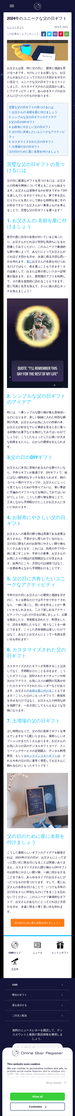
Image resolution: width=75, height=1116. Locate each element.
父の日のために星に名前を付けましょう (34, 151)
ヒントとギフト (15, 27)
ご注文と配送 (19, 1015)
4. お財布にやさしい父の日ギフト (30, 126)
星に (29, 261)
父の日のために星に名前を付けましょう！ (37, 922)
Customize (35, 1106)
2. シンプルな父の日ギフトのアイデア (33, 117)
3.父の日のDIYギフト (22, 122)
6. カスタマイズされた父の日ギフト (31, 141)
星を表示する (19, 1005)
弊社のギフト (19, 994)
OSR (14, 984)
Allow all (37, 1096)
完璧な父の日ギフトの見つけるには (31, 107)
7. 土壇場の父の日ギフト (24, 146)
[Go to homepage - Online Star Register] (37, 6)
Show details (54, 1082)
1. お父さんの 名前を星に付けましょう (33, 112)
